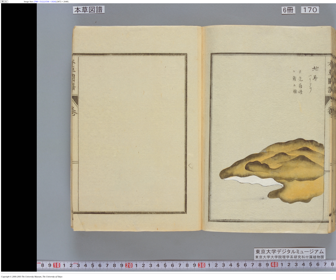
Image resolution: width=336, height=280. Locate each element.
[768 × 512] (39, 2)
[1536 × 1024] (50, 2)
